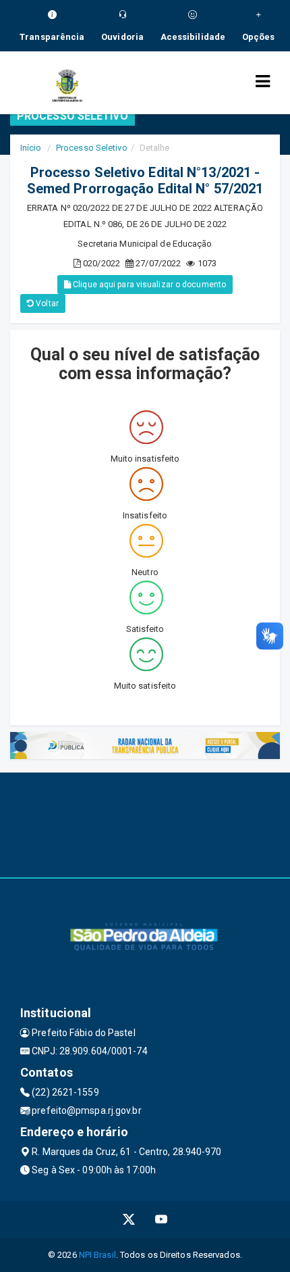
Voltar (46, 303)
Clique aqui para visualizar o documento (148, 284)
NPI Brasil (97, 1255)
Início (31, 148)
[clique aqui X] (129, 1219)
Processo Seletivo (91, 148)
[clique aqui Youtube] (161, 1219)
